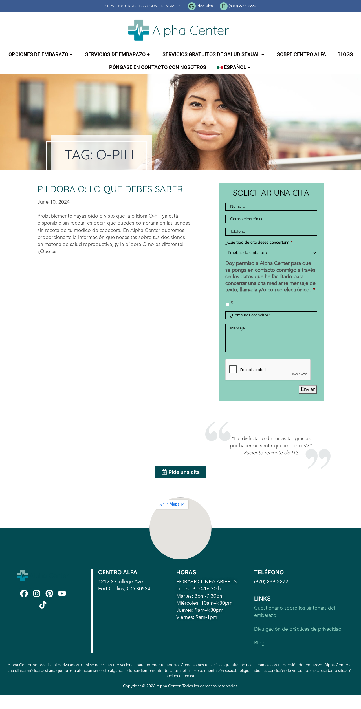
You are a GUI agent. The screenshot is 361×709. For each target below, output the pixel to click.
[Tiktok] (44, 604)
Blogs (345, 54)
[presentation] (268, 370)
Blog (259, 643)
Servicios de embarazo (115, 54)
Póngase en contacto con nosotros (157, 67)
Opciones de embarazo (38, 54)
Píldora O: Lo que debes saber (110, 188)
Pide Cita (205, 6)
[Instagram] (37, 593)
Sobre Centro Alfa (301, 54)
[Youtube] (63, 593)
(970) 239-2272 (242, 6)
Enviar (308, 389)
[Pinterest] (50, 593)
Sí (232, 303)
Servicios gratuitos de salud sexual (211, 54)
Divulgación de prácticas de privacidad (298, 629)
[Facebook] (25, 593)
